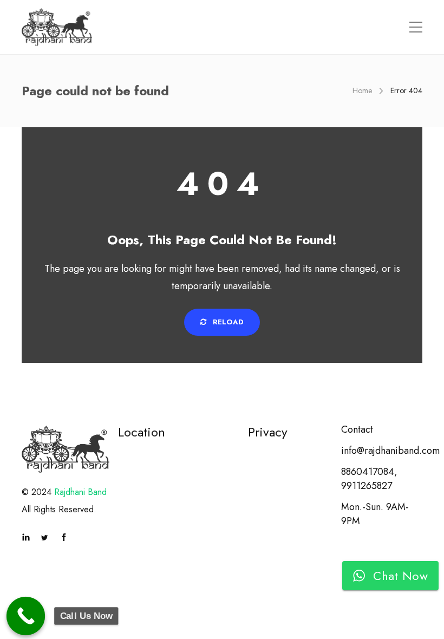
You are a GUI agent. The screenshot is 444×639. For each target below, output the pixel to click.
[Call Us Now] (25, 616)
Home (362, 90)
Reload (227, 322)
